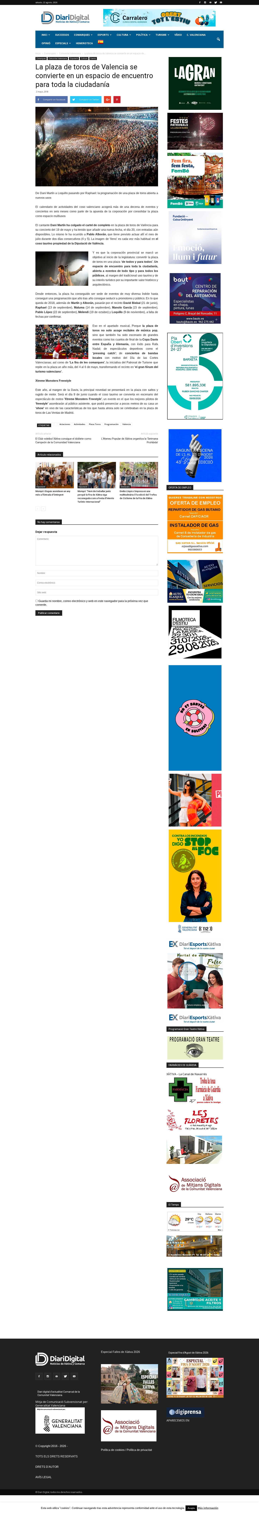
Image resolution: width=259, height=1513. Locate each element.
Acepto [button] (191, 1508)
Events (93, 58)
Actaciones (65, 424)
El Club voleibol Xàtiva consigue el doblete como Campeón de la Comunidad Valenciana (63, 440)
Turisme (161, 34)
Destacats (125, 487)
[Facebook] (199, 2)
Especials (61, 43)
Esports (103, 34)
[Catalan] (102, 43)
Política (142, 34)
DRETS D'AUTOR (47, 1466)
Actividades (79, 424)
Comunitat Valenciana (58, 58)
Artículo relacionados (49, 454)
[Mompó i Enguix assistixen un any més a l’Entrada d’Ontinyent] (54, 475)
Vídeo (178, 34)
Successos (62, 34)
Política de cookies (113, 1449)
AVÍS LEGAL (43, 1477)
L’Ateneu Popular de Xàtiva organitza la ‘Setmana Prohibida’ (129, 440)
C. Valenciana (196, 34)
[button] (218, 39)
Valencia (126, 424)
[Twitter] (215, 2)
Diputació (74, 58)
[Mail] (210, 2)
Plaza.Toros (95, 424)
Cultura (122, 34)
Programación (111, 424)
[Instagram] (205, 2)
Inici (44, 34)
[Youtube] (221, 2)
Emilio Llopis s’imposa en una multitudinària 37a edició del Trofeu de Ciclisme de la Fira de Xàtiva (138, 495)
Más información (208, 1507)
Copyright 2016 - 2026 (52, 1446)
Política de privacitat (139, 1449)
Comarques (82, 34)
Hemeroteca (84, 43)
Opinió (46, 43)
